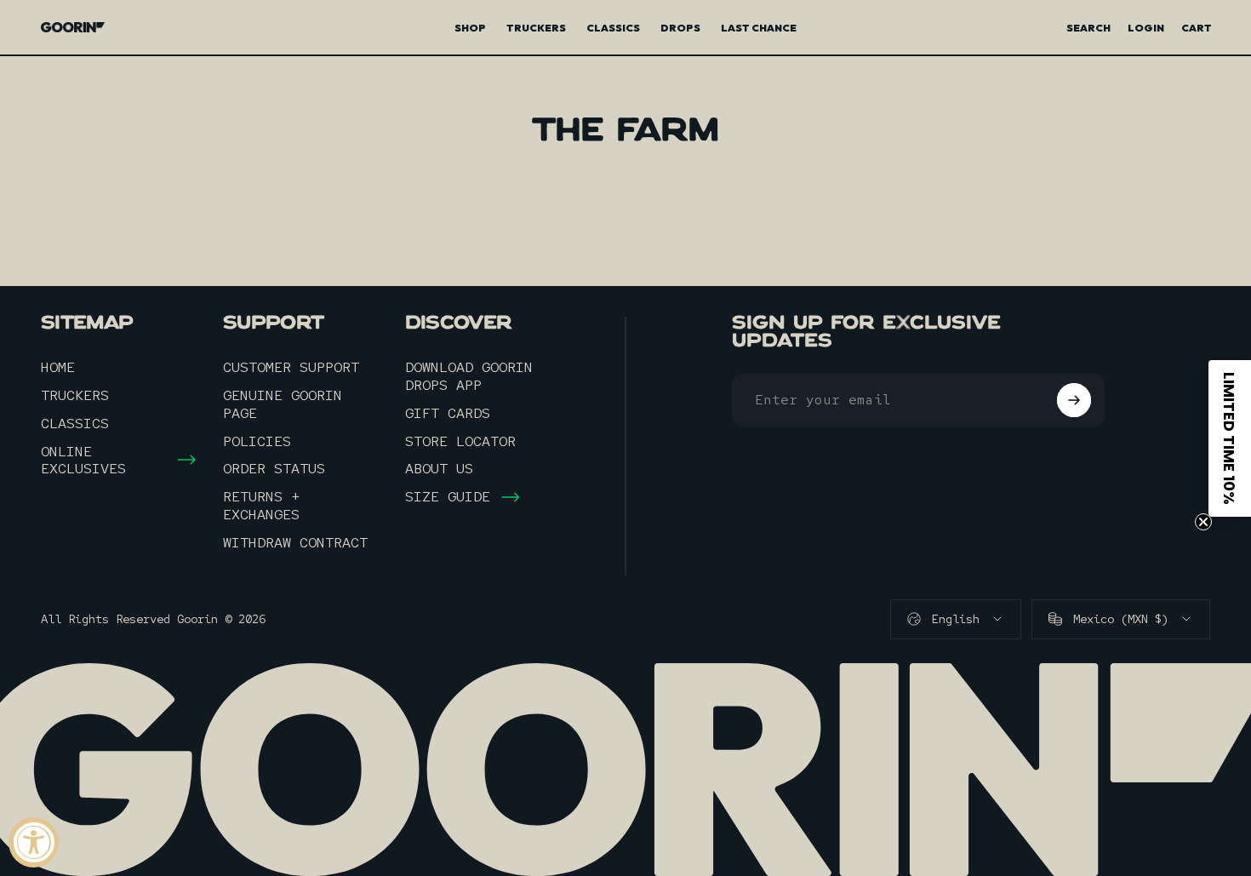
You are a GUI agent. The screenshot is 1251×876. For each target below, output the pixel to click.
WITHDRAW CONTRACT (295, 543)
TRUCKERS (75, 395)
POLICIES (257, 441)
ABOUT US (439, 469)
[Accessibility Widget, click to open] (34, 842)
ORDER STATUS (274, 469)
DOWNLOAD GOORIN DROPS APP (469, 376)
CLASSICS (75, 423)
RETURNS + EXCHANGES (261, 506)
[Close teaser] (1203, 521)
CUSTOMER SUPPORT (291, 367)
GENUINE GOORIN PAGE (282, 404)
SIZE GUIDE (447, 497)
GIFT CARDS (447, 413)
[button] (1229, 438)
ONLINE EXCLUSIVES (83, 460)
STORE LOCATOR (460, 441)
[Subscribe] (1074, 400)
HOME (58, 367)
